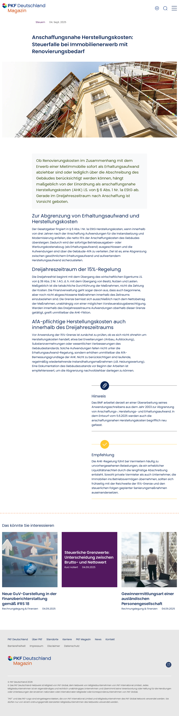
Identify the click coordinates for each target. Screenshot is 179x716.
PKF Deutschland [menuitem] (18, 639)
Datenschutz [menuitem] (71, 646)
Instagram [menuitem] (168, 664)
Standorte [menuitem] (52, 639)
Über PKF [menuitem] (37, 639)
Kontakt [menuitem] (110, 639)
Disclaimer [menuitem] (53, 646)
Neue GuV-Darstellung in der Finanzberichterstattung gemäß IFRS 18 (29, 598)
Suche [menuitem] (165, 8)
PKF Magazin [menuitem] (83, 639)
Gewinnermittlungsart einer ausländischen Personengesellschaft (147, 598)
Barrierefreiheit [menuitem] (17, 646)
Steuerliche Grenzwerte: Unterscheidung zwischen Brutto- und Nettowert (89, 557)
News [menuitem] (98, 639)
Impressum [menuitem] (36, 646)
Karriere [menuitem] (67, 639)
